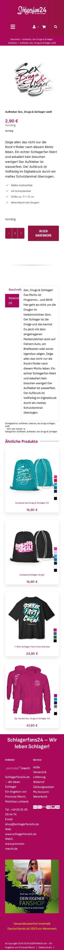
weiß (7, 426)
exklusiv (32, 423)
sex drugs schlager (46, 423)
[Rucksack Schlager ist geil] (32, 522)
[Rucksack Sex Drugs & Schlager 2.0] (32, 450)
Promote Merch (27, 947)
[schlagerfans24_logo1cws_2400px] (32, 5)
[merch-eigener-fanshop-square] (32, 861)
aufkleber (23, 423)
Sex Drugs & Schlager (47, 431)
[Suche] (55, 26)
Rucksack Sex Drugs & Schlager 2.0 (32, 503)
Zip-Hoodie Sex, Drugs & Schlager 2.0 (32, 718)
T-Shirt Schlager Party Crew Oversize (32, 646)
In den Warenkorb (43, 233)
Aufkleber (21, 431)
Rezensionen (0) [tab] (14, 300)
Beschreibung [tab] (14, 289)
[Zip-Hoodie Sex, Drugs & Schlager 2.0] (32, 665)
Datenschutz (45, 947)
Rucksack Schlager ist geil (32, 574)
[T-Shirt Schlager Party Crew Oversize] (32, 593)
